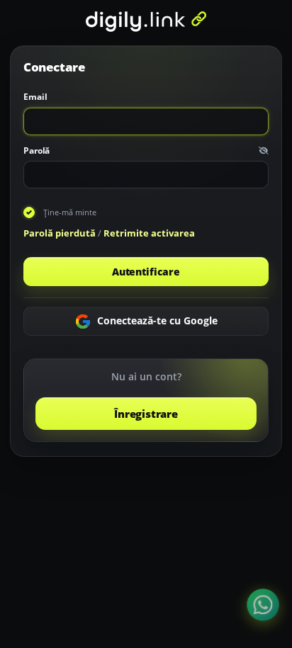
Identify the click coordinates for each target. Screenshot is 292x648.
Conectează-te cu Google (156, 319)
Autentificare (146, 271)
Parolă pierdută (59, 233)
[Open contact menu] (263, 605)
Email (35, 97)
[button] (264, 151)
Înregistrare (145, 414)
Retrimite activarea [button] (149, 233)
